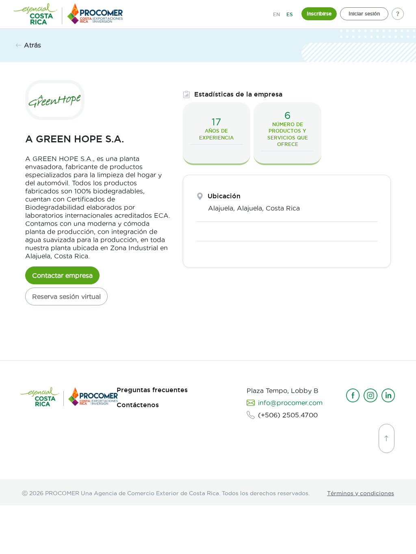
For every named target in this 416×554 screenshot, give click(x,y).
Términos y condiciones (360, 493)
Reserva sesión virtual (66, 296)
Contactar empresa (62, 275)
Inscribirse (319, 13)
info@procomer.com (290, 402)
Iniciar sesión (364, 13)
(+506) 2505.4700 (288, 415)
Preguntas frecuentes (152, 390)
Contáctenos (138, 405)
